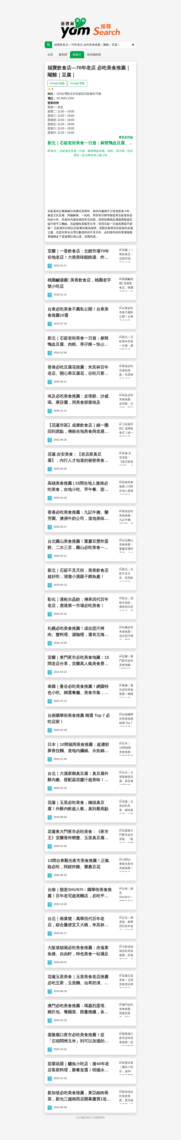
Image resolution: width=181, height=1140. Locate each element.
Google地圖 (57, 83)
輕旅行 (77, 54)
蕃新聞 (63, 54)
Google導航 (77, 83)
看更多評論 (126, 137)
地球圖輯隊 (94, 54)
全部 (50, 54)
